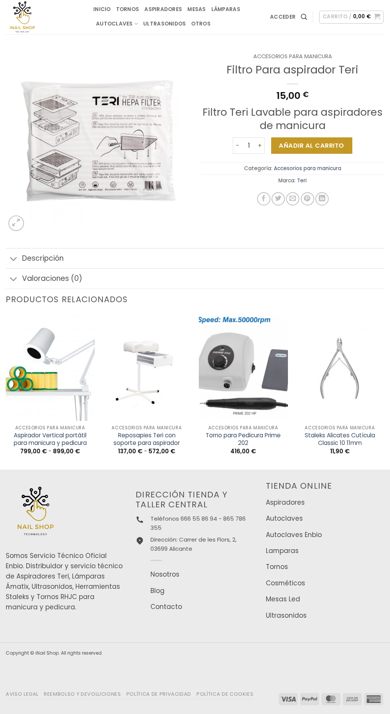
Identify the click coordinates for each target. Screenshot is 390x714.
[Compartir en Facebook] (263, 199)
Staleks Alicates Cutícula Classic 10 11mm (340, 439)
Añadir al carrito (311, 145)
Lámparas (225, 9)
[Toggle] (14, 259)
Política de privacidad (158, 694)
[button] (283, 17)
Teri (302, 180)
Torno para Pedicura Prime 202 (243, 439)
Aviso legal (22, 694)
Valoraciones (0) (52, 278)
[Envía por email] (292, 199)
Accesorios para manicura (292, 56)
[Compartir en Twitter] (278, 199)
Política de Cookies (225, 694)
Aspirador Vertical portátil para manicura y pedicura (50, 439)
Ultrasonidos (164, 23)
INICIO (102, 9)
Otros (200, 23)
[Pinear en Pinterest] (307, 199)
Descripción (43, 258)
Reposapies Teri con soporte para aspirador (146, 439)
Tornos (127, 9)
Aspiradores (163, 9)
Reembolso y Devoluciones (82, 694)
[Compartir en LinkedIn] (322, 199)
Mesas (196, 9)
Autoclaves (114, 23)
